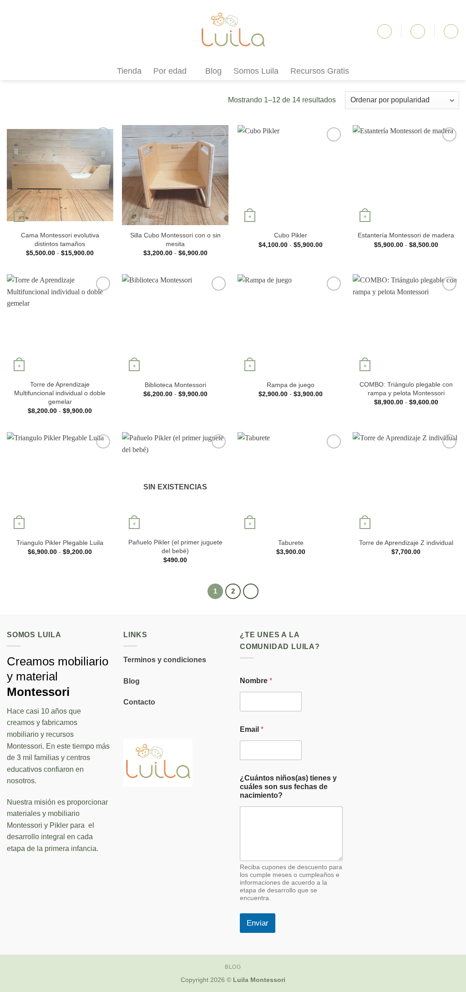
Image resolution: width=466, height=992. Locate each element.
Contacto (139, 702)
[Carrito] (451, 31)
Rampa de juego (290, 384)
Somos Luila (256, 71)
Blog (213, 71)
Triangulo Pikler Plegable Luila (59, 542)
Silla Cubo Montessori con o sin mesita (175, 239)
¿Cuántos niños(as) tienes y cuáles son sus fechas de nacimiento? (288, 786)
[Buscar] (384, 31)
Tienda (129, 71)
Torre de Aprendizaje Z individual (406, 542)
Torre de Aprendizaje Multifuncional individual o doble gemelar (60, 393)
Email (251, 729)
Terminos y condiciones (164, 660)
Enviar (257, 923)
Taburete (291, 542)
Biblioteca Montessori (175, 384)
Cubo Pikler (290, 235)
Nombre (256, 681)
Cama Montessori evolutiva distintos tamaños (60, 239)
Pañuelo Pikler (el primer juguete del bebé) (175, 546)
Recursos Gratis (319, 71)
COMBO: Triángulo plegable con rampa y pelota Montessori (406, 389)
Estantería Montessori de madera (406, 235)
